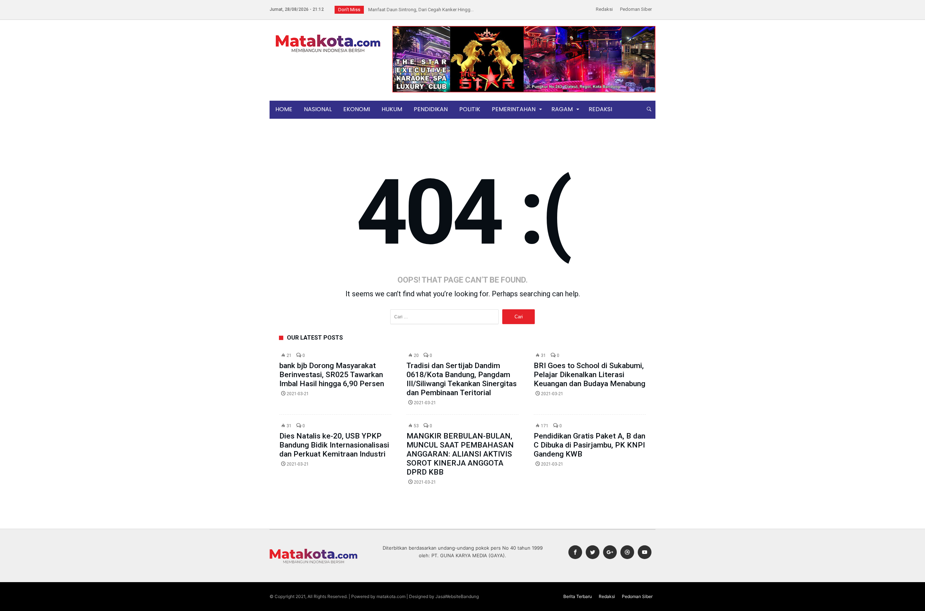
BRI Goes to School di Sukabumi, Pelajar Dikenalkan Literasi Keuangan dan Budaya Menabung (589, 374)
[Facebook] (575, 552)
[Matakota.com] (328, 34)
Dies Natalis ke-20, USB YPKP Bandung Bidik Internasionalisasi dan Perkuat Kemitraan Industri (334, 445)
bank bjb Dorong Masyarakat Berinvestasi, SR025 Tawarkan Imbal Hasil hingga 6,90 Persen (331, 374)
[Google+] (610, 552)
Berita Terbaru (577, 596)
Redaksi (604, 9)
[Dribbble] (627, 552)
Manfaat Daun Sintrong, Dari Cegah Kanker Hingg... (419, 9)
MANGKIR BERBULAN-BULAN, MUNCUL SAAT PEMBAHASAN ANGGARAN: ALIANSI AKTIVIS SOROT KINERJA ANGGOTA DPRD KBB (460, 454)
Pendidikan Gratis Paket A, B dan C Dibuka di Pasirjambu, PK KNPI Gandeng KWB (589, 445)
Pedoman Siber (636, 9)
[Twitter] (592, 552)
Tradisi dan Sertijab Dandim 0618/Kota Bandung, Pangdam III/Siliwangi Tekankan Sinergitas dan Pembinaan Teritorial (461, 379)
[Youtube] (644, 552)
